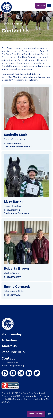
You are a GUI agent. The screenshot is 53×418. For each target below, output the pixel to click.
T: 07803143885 (12, 143)
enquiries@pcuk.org (12, 365)
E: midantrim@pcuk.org (16, 213)
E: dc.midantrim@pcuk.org (18, 146)
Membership (11, 334)
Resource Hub (13, 352)
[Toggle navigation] (49, 5)
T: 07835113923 (12, 210)
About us (9, 346)
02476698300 (9, 363)
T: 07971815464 (12, 295)
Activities (9, 340)
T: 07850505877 (12, 277)
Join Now (40, 5)
